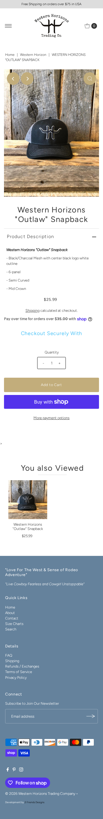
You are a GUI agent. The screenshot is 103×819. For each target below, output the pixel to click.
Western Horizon (33, 55)
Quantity (52, 352)
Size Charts (14, 624)
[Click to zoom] (90, 78)
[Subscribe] (91, 716)
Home (10, 55)
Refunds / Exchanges (22, 666)
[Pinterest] (14, 770)
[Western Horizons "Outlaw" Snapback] (27, 499)
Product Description (30, 236)
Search (10, 629)
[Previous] (13, 78)
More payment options (51, 418)
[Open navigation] (8, 26)
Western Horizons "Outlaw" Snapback (28, 526)
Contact (11, 618)
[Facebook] (8, 770)
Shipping (32, 310)
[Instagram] (21, 770)
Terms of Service (18, 672)
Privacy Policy (16, 677)
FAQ (8, 655)
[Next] (27, 78)
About (10, 613)
